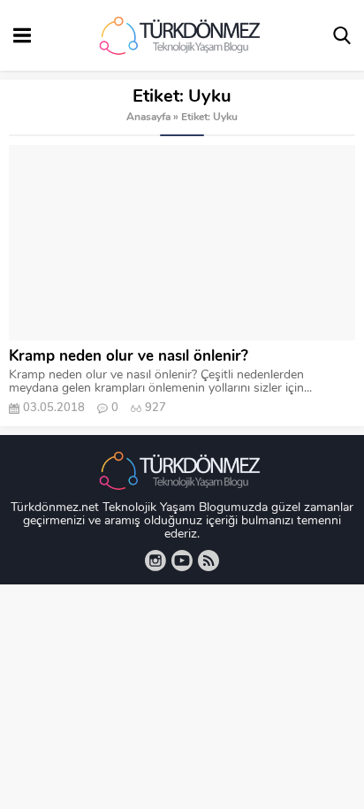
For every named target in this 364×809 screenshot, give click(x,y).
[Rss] (208, 560)
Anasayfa (148, 117)
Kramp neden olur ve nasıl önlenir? (128, 356)
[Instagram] (155, 560)
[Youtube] (182, 560)
